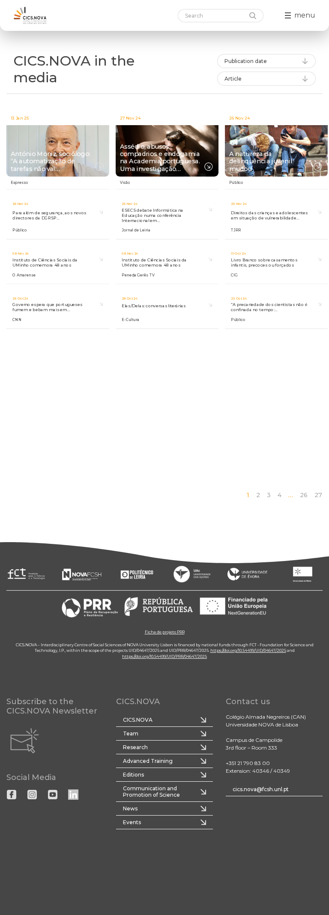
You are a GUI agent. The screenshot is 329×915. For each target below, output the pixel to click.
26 (304, 495)
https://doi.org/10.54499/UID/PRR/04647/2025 (164, 656)
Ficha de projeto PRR (165, 632)
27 (318, 495)
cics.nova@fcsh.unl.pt (261, 789)
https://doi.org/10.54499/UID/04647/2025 (248, 650)
